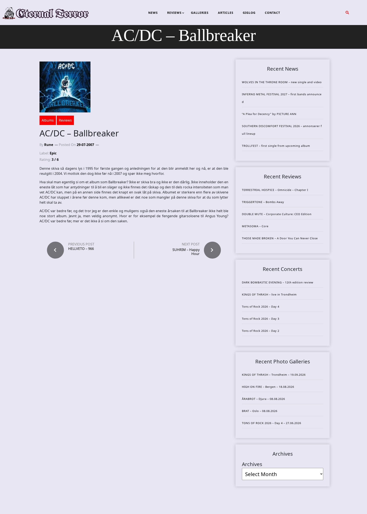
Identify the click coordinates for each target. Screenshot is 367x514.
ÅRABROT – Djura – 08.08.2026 (263, 399)
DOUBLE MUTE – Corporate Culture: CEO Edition (277, 214)
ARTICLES (225, 13)
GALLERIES (200, 13)
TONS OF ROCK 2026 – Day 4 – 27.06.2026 (271, 423)
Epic (53, 153)
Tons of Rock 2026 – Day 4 (260, 306)
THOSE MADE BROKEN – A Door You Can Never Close (280, 238)
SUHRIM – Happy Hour (186, 251)
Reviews (65, 120)
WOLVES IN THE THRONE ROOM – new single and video (282, 82)
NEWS (153, 13)
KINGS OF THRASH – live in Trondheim (269, 294)
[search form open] (347, 12)
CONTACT (272, 13)
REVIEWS (174, 13)
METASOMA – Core (255, 226)
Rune (48, 144)
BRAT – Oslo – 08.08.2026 (259, 411)
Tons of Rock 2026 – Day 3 (260, 319)
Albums (48, 120)
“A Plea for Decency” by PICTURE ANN (269, 114)
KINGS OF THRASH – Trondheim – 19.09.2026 (274, 375)
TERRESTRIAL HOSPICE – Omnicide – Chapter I (275, 190)
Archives (252, 464)
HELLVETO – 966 (81, 249)
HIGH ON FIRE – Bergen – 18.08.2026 (268, 387)
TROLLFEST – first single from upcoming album (276, 146)
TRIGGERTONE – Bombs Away (263, 202)
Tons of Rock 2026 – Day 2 (260, 331)
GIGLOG (249, 13)
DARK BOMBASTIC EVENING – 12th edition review (277, 282)
